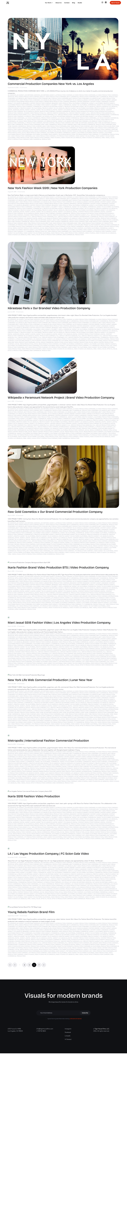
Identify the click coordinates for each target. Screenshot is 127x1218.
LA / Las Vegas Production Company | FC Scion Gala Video (48, 853)
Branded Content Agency (92, 101)
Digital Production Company (45, 111)
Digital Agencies (13, 110)
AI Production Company (64, 95)
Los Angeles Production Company (76, 121)
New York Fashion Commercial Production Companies (93, 124)
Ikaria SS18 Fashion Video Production (34, 796)
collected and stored (75, 1018)
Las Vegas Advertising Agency (83, 116)
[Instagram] (102, 2)
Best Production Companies (59, 98)
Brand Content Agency (103, 100)
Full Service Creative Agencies (54, 113)
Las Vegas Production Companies (36, 119)
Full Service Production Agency (26, 337)
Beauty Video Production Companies (53, 96)
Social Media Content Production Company (98, 131)
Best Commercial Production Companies (81, 96)
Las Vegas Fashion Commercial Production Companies (76, 118)
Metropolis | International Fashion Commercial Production (48, 740)
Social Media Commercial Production (42, 131)
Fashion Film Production (89, 111)
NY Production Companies (66, 128)
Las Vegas (45, 116)
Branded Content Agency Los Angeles (94, 415)
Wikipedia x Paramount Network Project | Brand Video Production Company (61, 397)
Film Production (51, 941)
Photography (29, 129)
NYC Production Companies (105, 128)
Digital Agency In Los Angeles (41, 110)
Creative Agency (13, 108)
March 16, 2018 (12, 744)
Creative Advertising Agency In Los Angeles (79, 106)
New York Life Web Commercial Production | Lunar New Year (50, 680)
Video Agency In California (85, 136)
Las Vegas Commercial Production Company (41, 118)
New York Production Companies (55, 126)
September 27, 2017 (13, 915)
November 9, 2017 (13, 857)
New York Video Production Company (43, 128)
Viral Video (105, 137)
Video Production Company (40, 137)
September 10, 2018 (13, 87)
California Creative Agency (105, 103)
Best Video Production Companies (86, 412)
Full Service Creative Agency (76, 113)
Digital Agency (25, 110)
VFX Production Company (65, 136)
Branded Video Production (62, 103)
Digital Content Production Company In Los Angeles (91, 423)
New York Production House (101, 126)
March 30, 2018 (12, 626)
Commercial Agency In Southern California (103, 105)
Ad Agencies (12, 95)
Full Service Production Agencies (99, 113)
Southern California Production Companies (51, 230)
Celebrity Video (56, 105)
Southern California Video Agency (45, 134)
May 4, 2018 (11, 571)
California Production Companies (20, 105)
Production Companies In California (47, 129)
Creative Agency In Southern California (79, 108)
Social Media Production (49, 228)
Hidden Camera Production (89, 114)
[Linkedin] (106, 2)
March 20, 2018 (12, 683)
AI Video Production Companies (84, 95)
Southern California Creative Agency (90, 132)
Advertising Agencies (32, 95)
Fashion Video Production (33, 113)
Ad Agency (20, 95)
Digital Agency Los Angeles (62, 110)
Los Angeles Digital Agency (53, 121)
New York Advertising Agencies (83, 123)
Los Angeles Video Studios (98, 121)
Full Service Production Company (66, 114)
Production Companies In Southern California (78, 129)
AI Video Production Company (107, 95)
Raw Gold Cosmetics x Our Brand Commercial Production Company (55, 511)
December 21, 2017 (13, 800)
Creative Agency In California (30, 108)
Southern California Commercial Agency (62, 132)
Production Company (103, 129)
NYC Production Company (64, 225)
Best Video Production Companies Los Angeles (32, 100)
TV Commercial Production (109, 134)
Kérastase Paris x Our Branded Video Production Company (49, 308)
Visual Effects (107, 349)
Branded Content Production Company (37, 103)
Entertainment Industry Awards (35, 879)
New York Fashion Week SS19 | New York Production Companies (52, 188)
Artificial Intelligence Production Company (23, 96)
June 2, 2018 (11, 401)
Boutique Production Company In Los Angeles (66, 100)
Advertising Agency (48, 95)
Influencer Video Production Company (94, 541)
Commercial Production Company (20, 106)
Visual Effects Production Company (49, 234)
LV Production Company (34, 123)
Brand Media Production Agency (32, 101)
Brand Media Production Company (56, 101)
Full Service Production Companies (41, 114)
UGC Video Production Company (44, 136)
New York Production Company (78, 126)
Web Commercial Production (40, 139)
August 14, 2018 (12, 191)
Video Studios (55, 137)
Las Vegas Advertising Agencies (61, 116)
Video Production (22, 137)
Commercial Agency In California (75, 105)
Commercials (37, 106)
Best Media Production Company (36, 98)
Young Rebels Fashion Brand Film (31, 912)
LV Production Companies (25, 889)
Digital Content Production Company (86, 110)
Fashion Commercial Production (67, 111)
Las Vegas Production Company (59, 119)
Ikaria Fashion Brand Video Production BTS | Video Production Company (58, 567)
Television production (66, 134)
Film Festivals (39, 941)
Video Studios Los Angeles (91, 137)
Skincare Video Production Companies (21, 342)
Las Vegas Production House (82, 119)
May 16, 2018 (11, 515)
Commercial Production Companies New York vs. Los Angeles (51, 83)
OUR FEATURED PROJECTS (82, 225)
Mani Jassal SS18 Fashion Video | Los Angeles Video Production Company (59, 622)
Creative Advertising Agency (53, 106)
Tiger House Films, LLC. (102, 1029)
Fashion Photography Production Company (73, 768)
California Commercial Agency (83, 103)
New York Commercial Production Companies (24, 124)
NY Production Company (85, 128)
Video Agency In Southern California (36, 233)
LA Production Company (33, 116)
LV (109, 121)
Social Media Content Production (69, 131)
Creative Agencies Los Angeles (106, 106)
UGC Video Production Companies (20, 136)
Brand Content (88, 100)
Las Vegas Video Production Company (29, 121)
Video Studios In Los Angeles (71, 137)
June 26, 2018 (11, 312)
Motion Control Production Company (57, 123)
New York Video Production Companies (59, 223)
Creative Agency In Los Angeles (53, 108)
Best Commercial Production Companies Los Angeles (88, 410)
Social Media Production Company (34, 132)
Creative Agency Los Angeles (104, 108)
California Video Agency (42, 105)
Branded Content (76, 101)
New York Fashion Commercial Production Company (66, 221)
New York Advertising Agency (105, 123)
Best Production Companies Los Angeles (83, 98)
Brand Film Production (95, 413)
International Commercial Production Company (97, 216)
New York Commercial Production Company (57, 124)
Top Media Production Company (86, 134)
